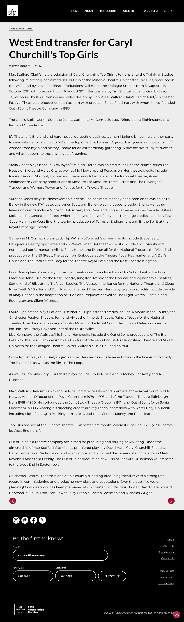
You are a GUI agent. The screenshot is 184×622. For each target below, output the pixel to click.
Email (16, 547)
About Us (168, 546)
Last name (61, 568)
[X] (42, 520)
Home (170, 539)
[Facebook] (33, 520)
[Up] (12, 501)
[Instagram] (16, 520)
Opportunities (166, 552)
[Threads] (24, 520)
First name (18, 568)
